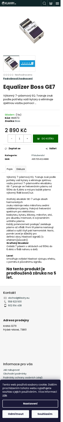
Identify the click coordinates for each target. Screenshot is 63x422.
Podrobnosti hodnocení (18, 78)
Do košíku (48, 138)
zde (4, 395)
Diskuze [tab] (20, 169)
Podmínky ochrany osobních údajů (22, 377)
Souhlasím (44, 414)
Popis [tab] (10, 169)
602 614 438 (15, 305)
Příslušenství (38, 155)
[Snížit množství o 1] (12, 138)
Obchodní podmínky (14, 373)
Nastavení (30, 403)
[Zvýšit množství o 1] (27, 138)
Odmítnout (16, 414)
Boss (17, 121)
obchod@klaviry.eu (18, 298)
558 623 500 (15, 301)
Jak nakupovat (11, 370)
